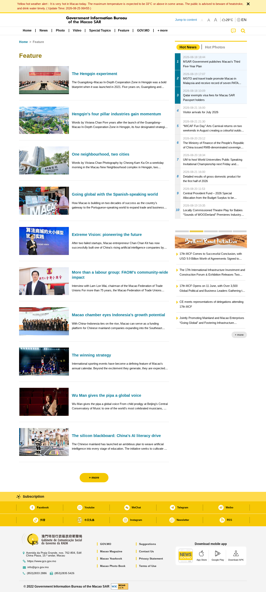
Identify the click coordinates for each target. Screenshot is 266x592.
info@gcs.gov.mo (38, 567)
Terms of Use (147, 565)
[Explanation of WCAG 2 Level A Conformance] (119, 586)
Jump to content (186, 19)
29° (229, 20)
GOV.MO (105, 544)
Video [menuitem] (77, 30)
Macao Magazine (111, 551)
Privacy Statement (151, 558)
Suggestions (147, 544)
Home (23, 42)
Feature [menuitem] (123, 30)
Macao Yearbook (111, 558)
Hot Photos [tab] (215, 47)
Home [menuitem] (27, 30)
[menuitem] (44, 30)
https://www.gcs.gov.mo (41, 561)
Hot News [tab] (188, 47)
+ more (239, 334)
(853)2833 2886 (37, 573)
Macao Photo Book (112, 565)
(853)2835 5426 (64, 573)
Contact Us (146, 551)
